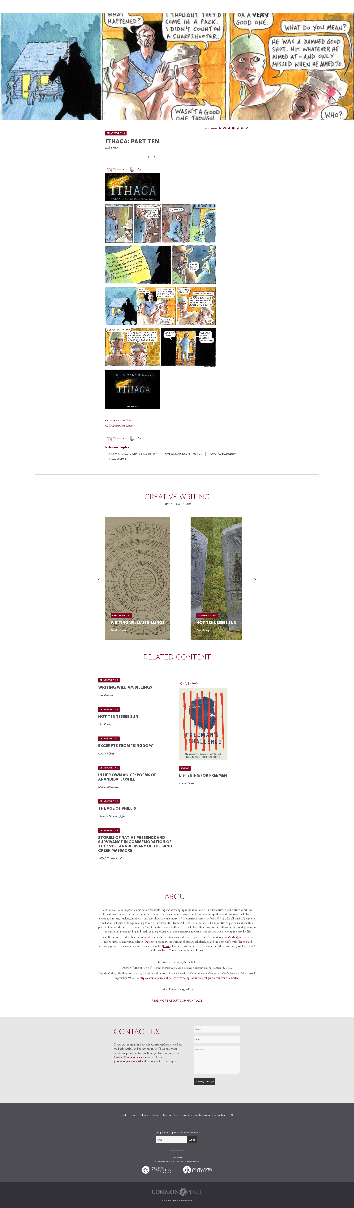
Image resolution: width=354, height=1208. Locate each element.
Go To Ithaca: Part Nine (118, 420)
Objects (149, 942)
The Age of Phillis (117, 808)
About (155, 1115)
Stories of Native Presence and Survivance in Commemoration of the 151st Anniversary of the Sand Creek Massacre (135, 844)
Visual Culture (117, 459)
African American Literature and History (133, 454)
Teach (124, 1115)
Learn (133, 1115)
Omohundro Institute (191, 1162)
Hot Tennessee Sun (216, 622)
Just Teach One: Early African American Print (204, 1115)
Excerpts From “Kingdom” (126, 745)
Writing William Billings (138, 622)
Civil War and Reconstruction (183, 454)
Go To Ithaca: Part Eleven (119, 426)
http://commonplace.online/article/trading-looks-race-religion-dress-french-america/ (189, 978)
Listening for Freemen (203, 775)
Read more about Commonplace (177, 1000)
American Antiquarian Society (169, 1162)
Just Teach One (245, 946)
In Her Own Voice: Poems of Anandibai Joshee (127, 777)
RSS (231, 1115)
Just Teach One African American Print (179, 950)
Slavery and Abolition (222, 454)
